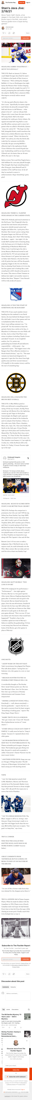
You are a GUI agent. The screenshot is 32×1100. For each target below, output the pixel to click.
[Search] (29, 1009)
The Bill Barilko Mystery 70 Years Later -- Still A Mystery (11, 1017)
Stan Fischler (9, 27)
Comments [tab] (5, 987)
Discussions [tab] (15, 1009)
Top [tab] (3, 1009)
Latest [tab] (8, 1009)
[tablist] (9, 987)
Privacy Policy (21, 1084)
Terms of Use (24, 963)
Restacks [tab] (13, 987)
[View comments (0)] (9, 33)
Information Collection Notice (19, 965)
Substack (7, 1096)
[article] (16, 1021)
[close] (26, 1040)
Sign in (28, 2)
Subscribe (22, 2)
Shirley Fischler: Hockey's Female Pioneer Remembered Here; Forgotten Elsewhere (11, 1034)
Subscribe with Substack (17, 1077)
